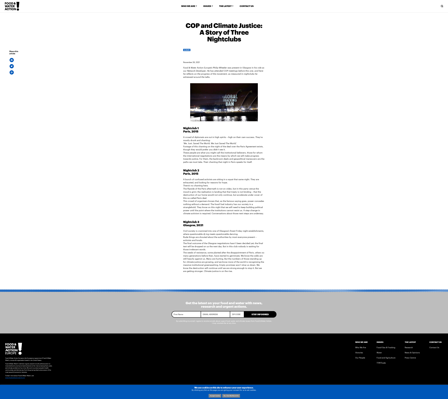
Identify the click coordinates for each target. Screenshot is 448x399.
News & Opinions (412, 352)
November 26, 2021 (191, 62)
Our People (360, 358)
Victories (359, 352)
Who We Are (360, 347)
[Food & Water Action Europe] (12, 6)
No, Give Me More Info (231, 396)
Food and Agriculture (386, 358)
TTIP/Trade (381, 363)
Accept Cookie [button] (215, 396)
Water (379, 352)
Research (409, 347)
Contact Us (434, 347)
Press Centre (410, 358)
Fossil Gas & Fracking (386, 347)
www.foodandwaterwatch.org (15, 377)
